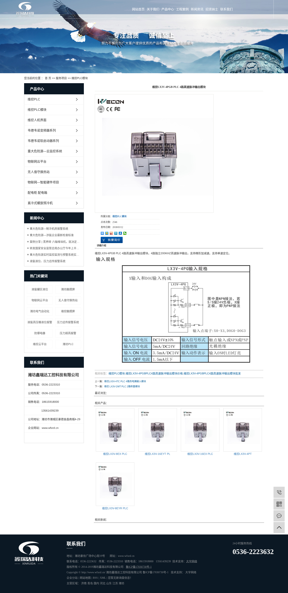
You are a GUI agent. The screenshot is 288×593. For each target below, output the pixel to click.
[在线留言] (279, 515)
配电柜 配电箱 (37, 192)
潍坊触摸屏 (68, 289)
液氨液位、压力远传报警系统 (47, 261)
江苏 (115, 583)
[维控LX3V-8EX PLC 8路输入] (115, 430)
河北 (102, 583)
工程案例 (182, 9)
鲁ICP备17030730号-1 (155, 572)
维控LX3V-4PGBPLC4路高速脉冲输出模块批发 (212, 373)
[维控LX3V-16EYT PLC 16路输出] (157, 430)
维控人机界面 (37, 120)
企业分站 (72, 577)
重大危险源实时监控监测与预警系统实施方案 (55, 254)
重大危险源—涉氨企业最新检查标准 (52, 235)
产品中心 (167, 9)
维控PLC (34, 99)
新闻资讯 (197, 9)
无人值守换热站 (39, 172)
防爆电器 (39, 333)
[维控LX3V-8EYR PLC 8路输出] (115, 484)
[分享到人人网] (120, 233)
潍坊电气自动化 (39, 311)
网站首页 (138, 9)
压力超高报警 (68, 333)
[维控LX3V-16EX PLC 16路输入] (200, 430)
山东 (109, 583)
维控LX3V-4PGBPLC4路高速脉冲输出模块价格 (154, 373)
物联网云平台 (37, 161)
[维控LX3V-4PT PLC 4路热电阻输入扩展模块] (242, 430)
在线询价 (112, 240)
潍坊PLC (68, 344)
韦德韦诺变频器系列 (42, 130)
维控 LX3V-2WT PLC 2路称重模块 (122, 386)
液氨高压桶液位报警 (39, 322)
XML (103, 577)
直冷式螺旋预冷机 (40, 203)
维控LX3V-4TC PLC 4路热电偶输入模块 (125, 381)
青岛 (90, 583)
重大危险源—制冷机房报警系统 (49, 228)
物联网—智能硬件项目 (43, 182)
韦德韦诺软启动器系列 (43, 140)
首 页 (48, 78)
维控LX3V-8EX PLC (115, 453)
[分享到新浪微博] (111, 233)
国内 (96, 583)
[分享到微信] (125, 233)
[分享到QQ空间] (107, 233)
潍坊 (121, 583)
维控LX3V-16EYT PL (157, 453)
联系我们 (226, 9)
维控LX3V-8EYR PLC (115, 508)
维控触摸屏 (68, 311)
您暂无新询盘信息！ (120, 577)
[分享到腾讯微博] (116, 233)
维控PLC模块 (80, 78)
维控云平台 (40, 344)
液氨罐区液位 (40, 289)
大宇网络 (190, 572)
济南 (84, 583)
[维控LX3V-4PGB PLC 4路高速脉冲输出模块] (154, 153)
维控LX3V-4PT (243, 453)
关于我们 (153, 9)
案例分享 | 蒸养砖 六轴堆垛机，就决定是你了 (55, 241)
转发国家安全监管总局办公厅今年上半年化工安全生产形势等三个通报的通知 (55, 248)
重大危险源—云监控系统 (45, 151)
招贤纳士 (212, 9)
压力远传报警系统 (68, 322)
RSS (95, 577)
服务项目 (61, 78)
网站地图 (85, 577)
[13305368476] (279, 492)
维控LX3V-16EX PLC (200, 453)
